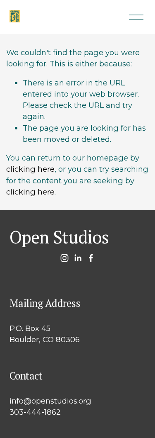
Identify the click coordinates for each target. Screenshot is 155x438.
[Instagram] (64, 258)
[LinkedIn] (78, 258)
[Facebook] (91, 258)
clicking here (30, 169)
